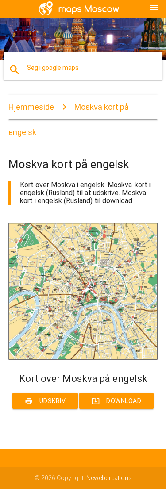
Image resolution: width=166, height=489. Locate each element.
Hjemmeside (31, 107)
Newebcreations (109, 477)
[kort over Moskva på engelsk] (83, 357)
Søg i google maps (53, 67)
